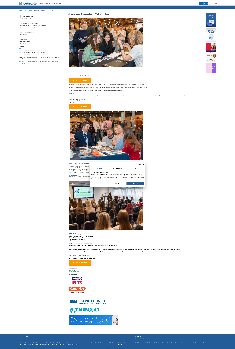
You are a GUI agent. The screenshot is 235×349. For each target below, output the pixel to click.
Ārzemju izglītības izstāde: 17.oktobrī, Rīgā (43, 10)
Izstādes (60, 7)
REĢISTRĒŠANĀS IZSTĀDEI (27, 16)
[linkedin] (207, 3)
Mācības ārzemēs (22, 7)
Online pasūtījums (23, 39)
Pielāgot (117, 183)
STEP (56, 7)
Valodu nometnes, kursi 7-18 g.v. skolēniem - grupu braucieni (32, 27)
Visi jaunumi (22, 63)
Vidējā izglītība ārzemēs (25, 21)
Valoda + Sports (23, 34)
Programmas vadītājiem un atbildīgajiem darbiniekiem (31, 30)
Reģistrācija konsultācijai (25, 41)
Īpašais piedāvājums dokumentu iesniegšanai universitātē (32, 52)
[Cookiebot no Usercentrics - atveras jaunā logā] (138, 164)
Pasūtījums (213, 7)
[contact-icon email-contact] (149, 338)
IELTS (41, 7)
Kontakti (76, 7)
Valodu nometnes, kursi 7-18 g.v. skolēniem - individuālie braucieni (33, 25)
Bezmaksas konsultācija (33, 7)
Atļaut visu (135, 183)
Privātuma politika (24, 337)
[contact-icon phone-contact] (146, 338)
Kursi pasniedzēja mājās (25, 36)
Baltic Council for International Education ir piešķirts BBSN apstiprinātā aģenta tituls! (38, 61)
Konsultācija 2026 (24, 43)
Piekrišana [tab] (99, 168)
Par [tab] (136, 168)
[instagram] (202, 3)
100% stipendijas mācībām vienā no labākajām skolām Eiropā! (32, 55)
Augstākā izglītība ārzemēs (25, 18)
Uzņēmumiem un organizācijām (49, 3)
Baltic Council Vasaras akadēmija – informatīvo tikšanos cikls (33, 50)
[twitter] (204, 3)
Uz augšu (230, 345)
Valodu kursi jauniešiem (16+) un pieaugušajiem (29, 23)
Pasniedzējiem (58, 3)
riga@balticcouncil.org (73, 271)
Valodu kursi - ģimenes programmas (27, 32)
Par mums (41, 3)
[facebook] (200, 3)
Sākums (20, 10)
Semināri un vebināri (68, 7)
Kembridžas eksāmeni (49, 7)
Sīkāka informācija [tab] (117, 168)
